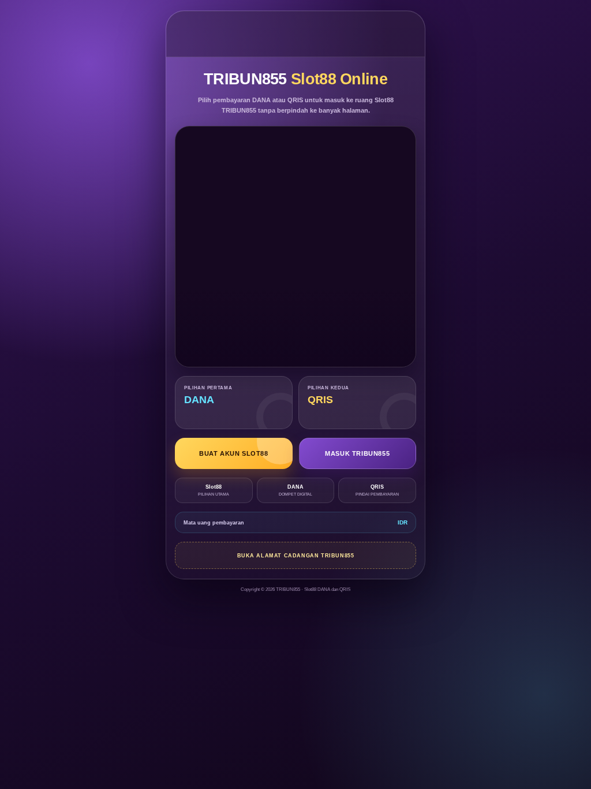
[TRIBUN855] (295, 34)
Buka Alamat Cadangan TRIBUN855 (295, 556)
